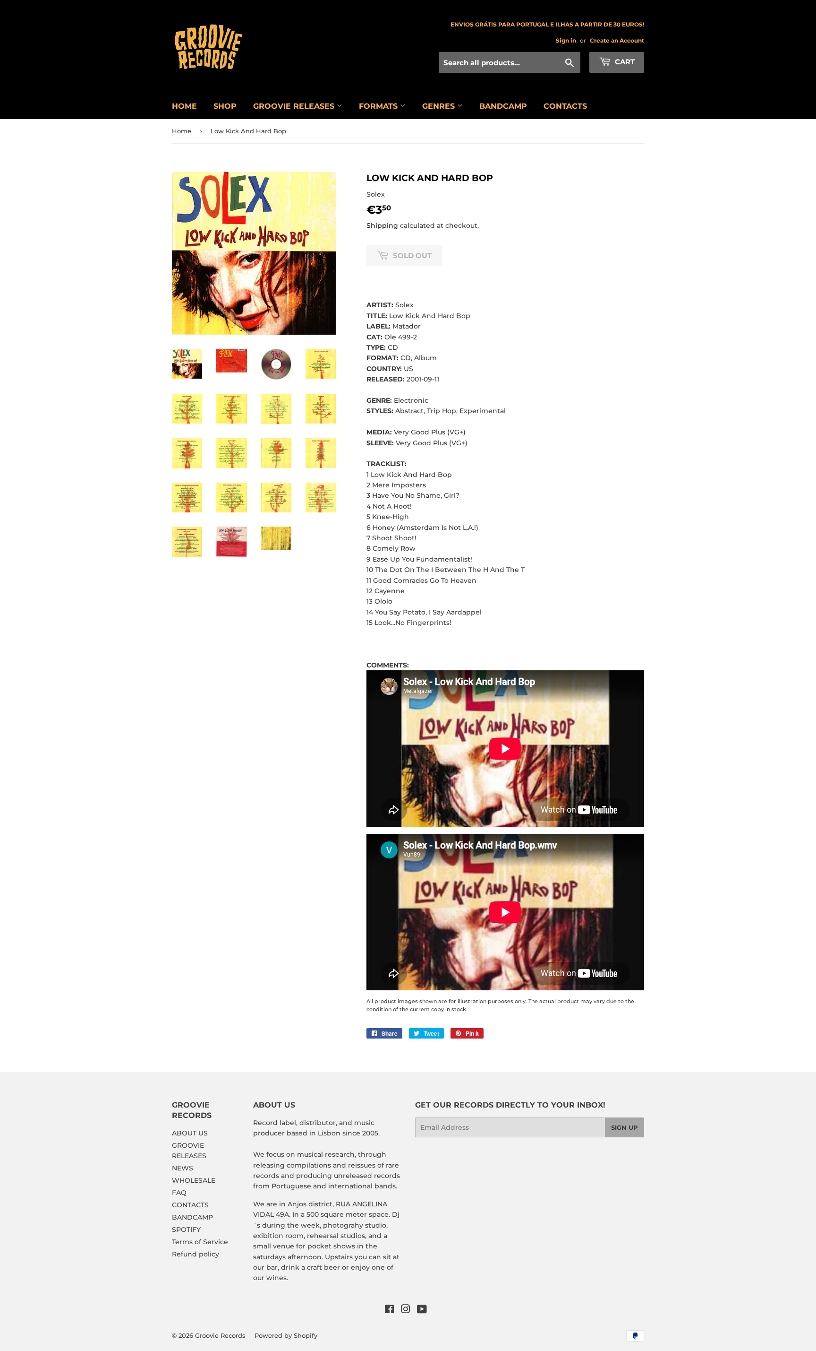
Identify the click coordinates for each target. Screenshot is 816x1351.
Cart (624, 61)
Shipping (382, 225)
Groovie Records (220, 1335)
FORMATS (379, 106)
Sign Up (624, 1127)
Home (181, 131)
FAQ (179, 1192)
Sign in (566, 40)
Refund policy (195, 1254)
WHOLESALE (193, 1180)
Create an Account (617, 40)
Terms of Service (200, 1242)
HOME (184, 106)
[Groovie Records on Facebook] (389, 1310)
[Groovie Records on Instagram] (405, 1310)
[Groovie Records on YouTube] (422, 1310)
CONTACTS (565, 106)
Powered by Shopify (286, 1335)
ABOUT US (190, 1133)
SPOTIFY (186, 1229)
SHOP (225, 106)
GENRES (439, 106)
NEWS (182, 1168)
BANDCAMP (503, 106)
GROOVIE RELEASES (295, 106)
